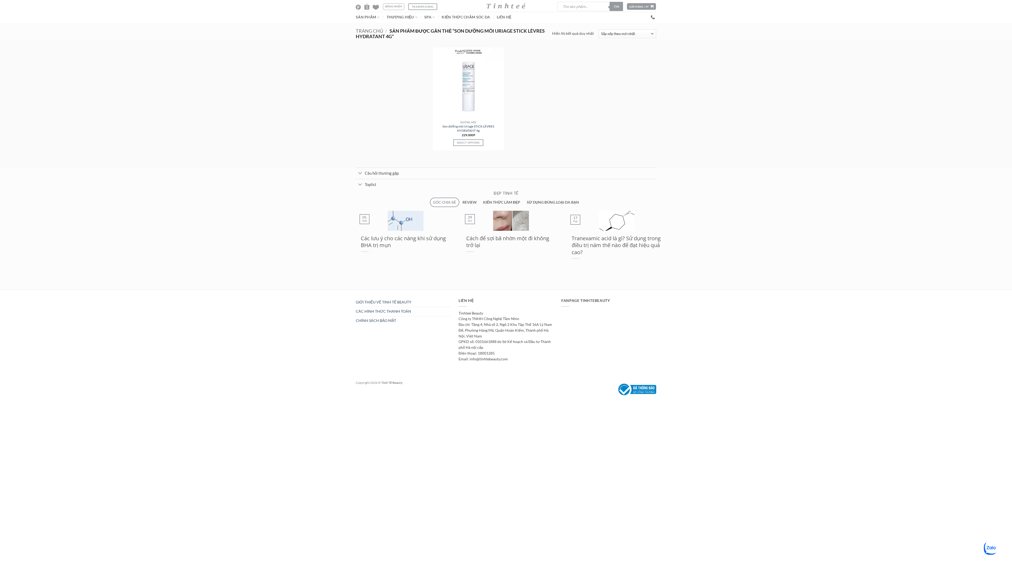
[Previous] (352, 292)
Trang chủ (369, 31)
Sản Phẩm (366, 17)
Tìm (616, 6)
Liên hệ (504, 17)
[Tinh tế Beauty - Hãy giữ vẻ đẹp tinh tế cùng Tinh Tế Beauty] (506, 5)
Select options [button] (468, 142)
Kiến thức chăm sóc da (466, 17)
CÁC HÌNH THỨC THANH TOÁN (383, 311)
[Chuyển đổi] (360, 173)
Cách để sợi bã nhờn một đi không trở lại (502, 242)
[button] (641, 6)
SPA (427, 17)
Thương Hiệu (400, 17)
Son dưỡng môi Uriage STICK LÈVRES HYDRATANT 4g (468, 128)
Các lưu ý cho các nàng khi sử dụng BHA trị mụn (398, 242)
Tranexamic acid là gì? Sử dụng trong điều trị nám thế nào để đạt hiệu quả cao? (611, 245)
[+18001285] (653, 17)
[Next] (364, 292)
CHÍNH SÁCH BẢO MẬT (376, 320)
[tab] (444, 202)
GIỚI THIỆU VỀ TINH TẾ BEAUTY (383, 302)
